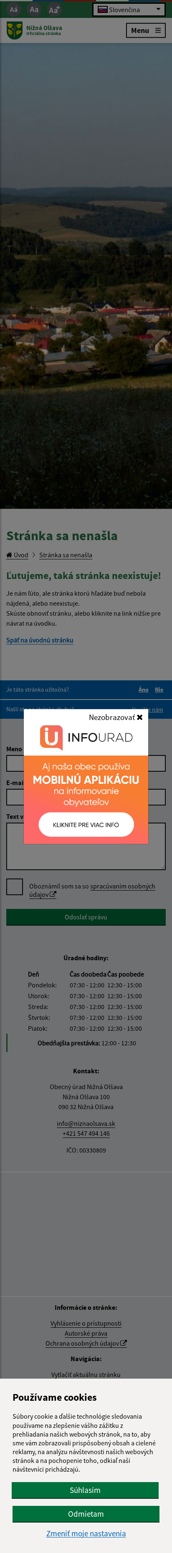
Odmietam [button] (86, 1514)
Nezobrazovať (113, 717)
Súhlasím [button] (85, 1490)
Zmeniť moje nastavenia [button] (86, 1534)
